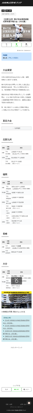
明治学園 (21, 202)
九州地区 (17, 128)
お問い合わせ (24, 404)
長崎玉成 (13, 252)
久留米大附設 (15, 216)
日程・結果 (8, 10)
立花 (20, 221)
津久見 (5, 58)
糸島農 (13, 192)
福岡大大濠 (25, 100)
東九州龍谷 (14, 157)
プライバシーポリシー (16, 407)
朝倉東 (28, 97)
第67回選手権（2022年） (9, 14)
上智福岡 (13, 151)
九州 (3, 10)
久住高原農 (14, 281)
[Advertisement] (16, 365)
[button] (26, 45)
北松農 (20, 161)
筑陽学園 (6, 100)
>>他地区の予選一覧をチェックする (13, 311)
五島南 (13, 246)
